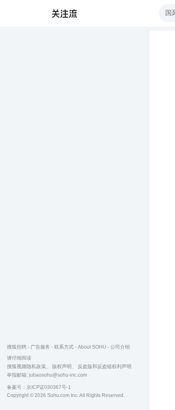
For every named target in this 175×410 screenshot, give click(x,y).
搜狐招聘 (16, 347)
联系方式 (64, 347)
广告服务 (40, 347)
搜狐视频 (23, 13)
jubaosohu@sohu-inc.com (58, 375)
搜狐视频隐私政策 (26, 366)
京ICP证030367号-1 (48, 387)
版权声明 (62, 366)
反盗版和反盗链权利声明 (104, 366)
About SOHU (92, 347)
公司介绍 (120, 347)
